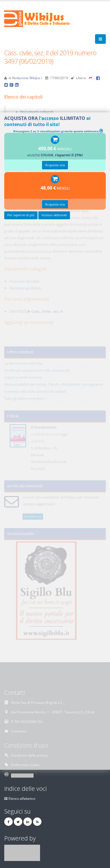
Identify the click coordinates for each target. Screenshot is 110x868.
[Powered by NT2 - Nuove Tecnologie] (22, 852)
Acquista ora (55, 165)
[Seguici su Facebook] (8, 821)
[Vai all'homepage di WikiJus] (41, 18)
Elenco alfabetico (21, 798)
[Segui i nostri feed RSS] (37, 821)
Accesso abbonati (54, 215)
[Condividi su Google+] (12, 84)
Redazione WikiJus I (27, 78)
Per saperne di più (20, 215)
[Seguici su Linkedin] (27, 821)
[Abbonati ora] (55, 140)
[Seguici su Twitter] (18, 821)
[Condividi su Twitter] (7, 84)
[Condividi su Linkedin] (17, 84)
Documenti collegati (36, 112)
